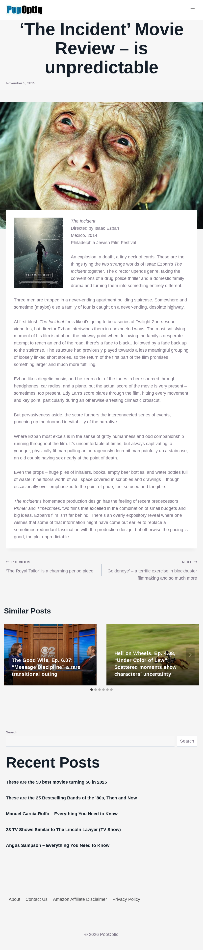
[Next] (190, 654)
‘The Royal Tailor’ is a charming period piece (49, 567)
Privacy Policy (126, 899)
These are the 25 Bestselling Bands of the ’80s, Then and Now (71, 797)
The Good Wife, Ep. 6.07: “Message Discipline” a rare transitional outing (46, 667)
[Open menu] (192, 10)
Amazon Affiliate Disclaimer (80, 899)
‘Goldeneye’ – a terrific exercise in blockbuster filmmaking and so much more (151, 570)
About (14, 899)
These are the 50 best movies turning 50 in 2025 (56, 782)
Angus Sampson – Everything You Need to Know (57, 845)
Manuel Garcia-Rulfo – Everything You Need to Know (62, 813)
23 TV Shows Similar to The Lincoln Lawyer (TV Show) (63, 829)
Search (12, 732)
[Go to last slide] (12, 654)
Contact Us (36, 899)
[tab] (91, 689)
